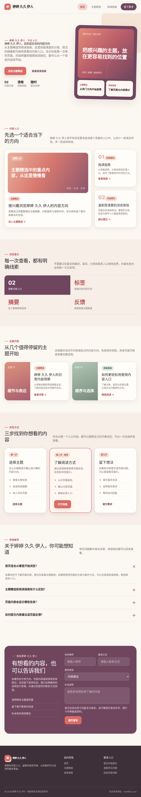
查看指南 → (104, 178)
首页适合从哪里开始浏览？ (71, 567)
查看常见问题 (110, 767)
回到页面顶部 (110, 772)
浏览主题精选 (15, 70)
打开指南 (62, 504)
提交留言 (73, 720)
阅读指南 (112, 6)
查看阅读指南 (39, 70)
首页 (82, 6)
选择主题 (17, 504)
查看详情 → (40, 394)
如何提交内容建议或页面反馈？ (70, 615)
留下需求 (128, 6)
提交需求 (107, 504)
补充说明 (69, 684)
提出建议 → (104, 219)
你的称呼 (69, 654)
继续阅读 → (108, 394)
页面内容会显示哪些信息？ (70, 602)
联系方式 (102, 654)
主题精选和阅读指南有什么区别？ (70, 589)
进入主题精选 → (17, 221)
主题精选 (96, 6)
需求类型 (69, 669)
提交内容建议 (110, 763)
